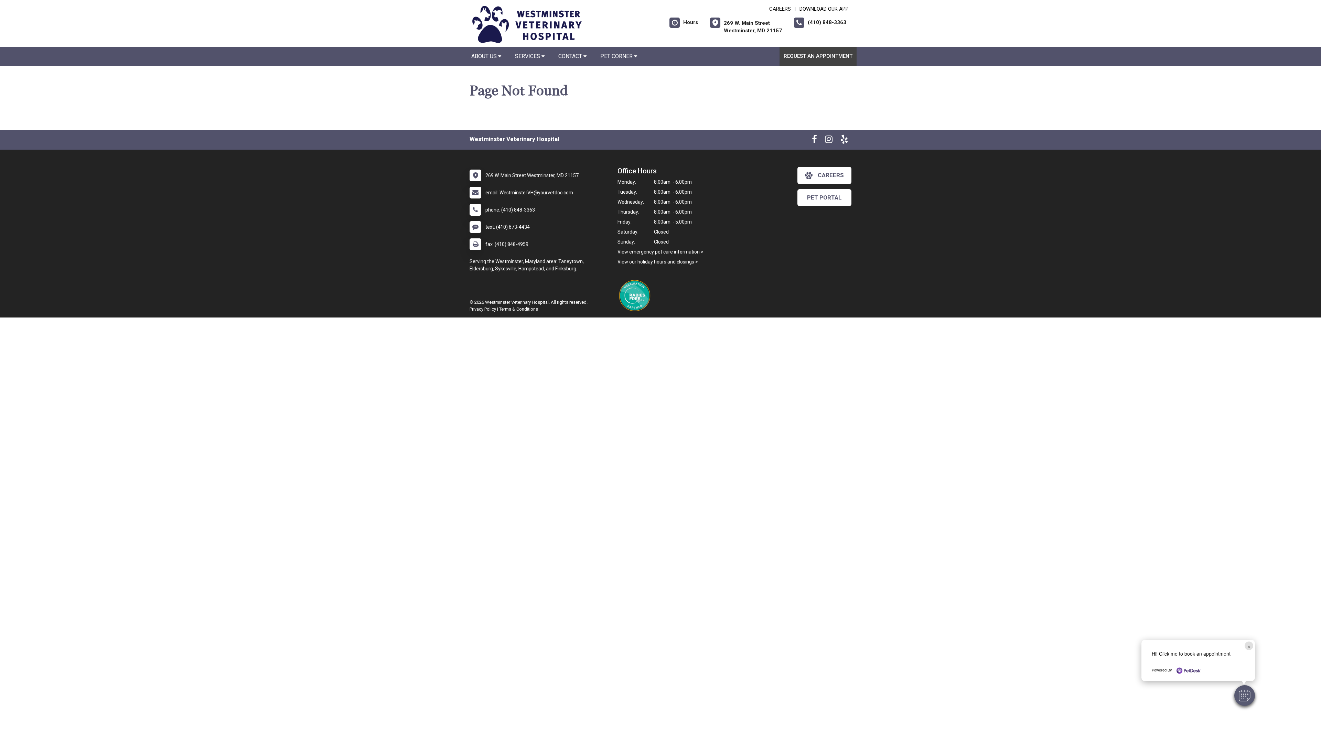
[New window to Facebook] (814, 140)
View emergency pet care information (658, 252)
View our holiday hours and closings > (657, 262)
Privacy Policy (483, 309)
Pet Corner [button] (617, 56)
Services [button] (528, 56)
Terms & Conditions (518, 309)
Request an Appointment (818, 56)
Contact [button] (570, 56)
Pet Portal (824, 197)
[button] (1244, 695)
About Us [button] (484, 56)
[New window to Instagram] (828, 140)
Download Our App (824, 9)
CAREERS (780, 9)
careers (831, 175)
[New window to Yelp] (844, 140)
